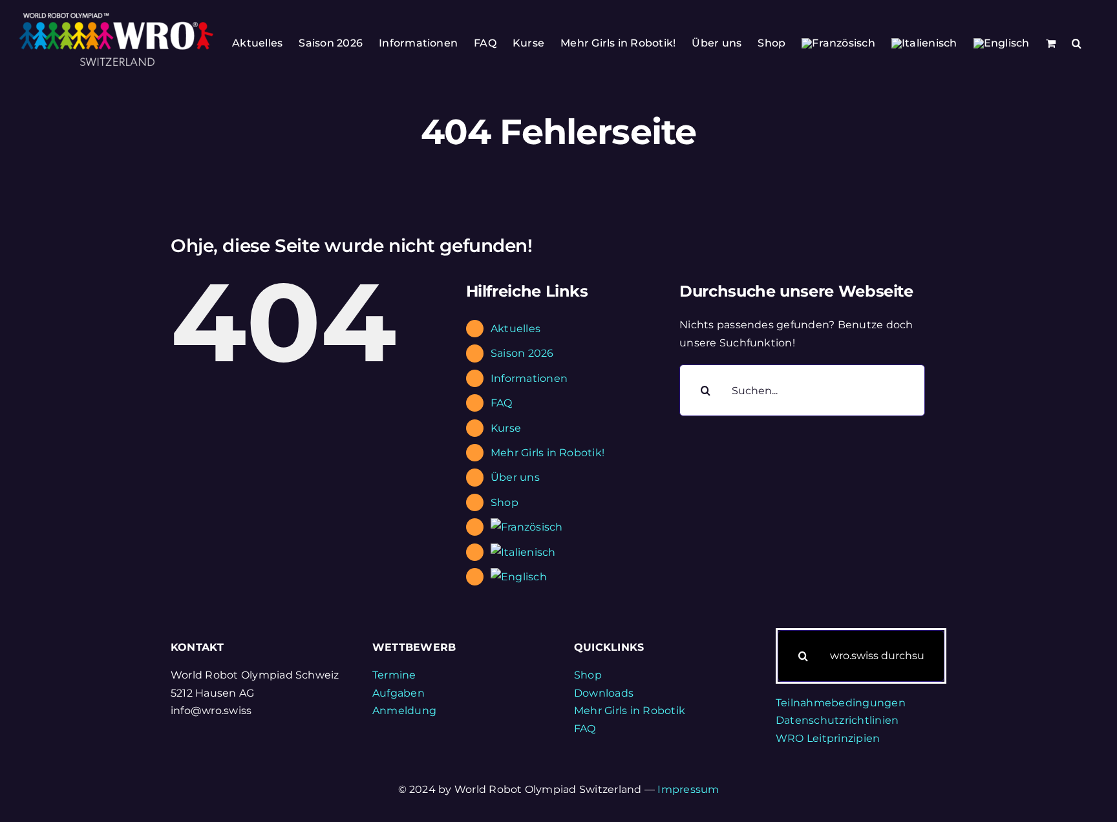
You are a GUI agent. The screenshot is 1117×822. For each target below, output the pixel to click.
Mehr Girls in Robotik (629, 710)
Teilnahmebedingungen (841, 703)
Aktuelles (515, 328)
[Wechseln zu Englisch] (1001, 43)
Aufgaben (398, 693)
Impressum (688, 789)
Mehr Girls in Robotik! (547, 453)
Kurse (506, 428)
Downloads (603, 693)
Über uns (515, 477)
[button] (1076, 43)
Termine (394, 675)
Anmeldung (404, 710)
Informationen (529, 378)
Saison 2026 (522, 353)
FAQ (502, 403)
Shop (504, 502)
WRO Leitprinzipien (828, 738)
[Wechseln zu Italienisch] (924, 43)
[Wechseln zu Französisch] (838, 43)
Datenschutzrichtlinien (837, 720)
